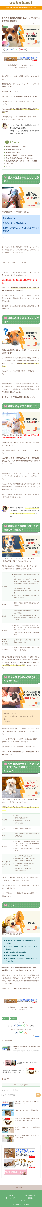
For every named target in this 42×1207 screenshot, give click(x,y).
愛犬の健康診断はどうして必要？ (16, 146)
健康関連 (14, 1018)
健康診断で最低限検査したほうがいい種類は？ (20, 155)
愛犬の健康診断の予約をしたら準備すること (19, 158)
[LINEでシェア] (16, 49)
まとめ (8, 166)
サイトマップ (21, 1201)
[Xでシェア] (3, 49)
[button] (25, 49)
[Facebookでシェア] (7, 49)
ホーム (11, 1195)
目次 (12, 142)
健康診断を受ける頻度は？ (14, 152)
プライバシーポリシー (11, 1198)
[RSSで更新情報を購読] (25, 1032)
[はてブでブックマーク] (12, 49)
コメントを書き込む (21, 1085)
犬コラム (6, 1018)
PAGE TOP (22, 1188)
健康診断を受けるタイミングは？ (16, 149)
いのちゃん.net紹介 (31, 1195)
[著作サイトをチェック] (16, 1032)
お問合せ (31, 1198)
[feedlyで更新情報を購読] (21, 1032)
